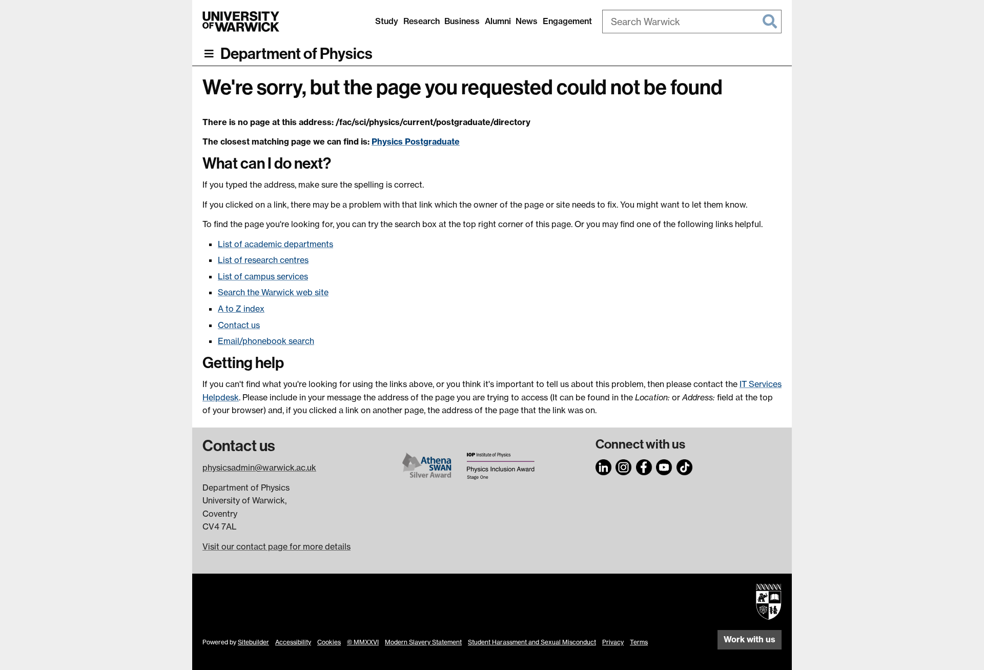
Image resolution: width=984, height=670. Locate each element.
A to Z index (241, 308)
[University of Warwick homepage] (240, 21)
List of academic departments (275, 244)
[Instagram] (624, 466)
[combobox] (692, 21)
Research (421, 21)
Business (462, 21)
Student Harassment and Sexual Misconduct (532, 642)
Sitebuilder (253, 642)
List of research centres (263, 260)
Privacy (613, 642)
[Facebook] (644, 466)
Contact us (239, 325)
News (527, 21)
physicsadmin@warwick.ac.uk (259, 467)
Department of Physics (296, 54)
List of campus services (263, 276)
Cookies (329, 642)
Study (386, 21)
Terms (639, 642)
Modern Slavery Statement (423, 642)
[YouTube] (664, 466)
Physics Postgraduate (416, 141)
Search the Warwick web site (273, 292)
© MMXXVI (363, 642)
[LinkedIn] (604, 466)
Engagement (567, 21)
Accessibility (293, 642)
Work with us (749, 639)
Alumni (498, 21)
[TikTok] (684, 466)
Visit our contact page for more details (276, 546)
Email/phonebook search (266, 341)
